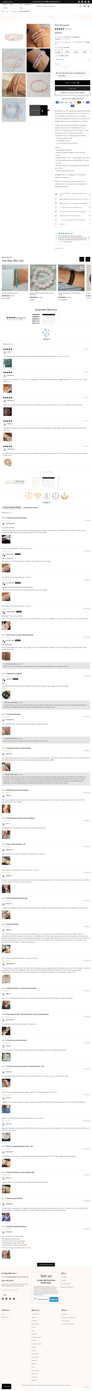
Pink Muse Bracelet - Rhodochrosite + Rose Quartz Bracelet (28, 1014)
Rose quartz (35, 1370)
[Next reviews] (89, 237)
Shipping (57, 39)
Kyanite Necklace (13, 924)
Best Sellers (5, 1317)
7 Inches (76, 51)
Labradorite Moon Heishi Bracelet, (19, 748)
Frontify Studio (55, 1385)
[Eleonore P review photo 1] (7, 411)
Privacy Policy (37, 1294)
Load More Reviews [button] (46, 1265)
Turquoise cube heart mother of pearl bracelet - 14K (25, 1066)
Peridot (34, 1364)
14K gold (13, 11)
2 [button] (43, 472)
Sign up (53, 1299)
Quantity (57, 64)
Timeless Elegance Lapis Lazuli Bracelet (20, 1172)
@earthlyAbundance (67, 1287)
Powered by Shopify (65, 1385)
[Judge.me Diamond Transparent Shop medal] (46, 332)
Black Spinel (35, 1324)
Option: (61, 56)
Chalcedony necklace (14, 673)
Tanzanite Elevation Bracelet (17, 518)
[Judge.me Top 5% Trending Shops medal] (55, 495)
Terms (42, 1294)
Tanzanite (34, 1380)
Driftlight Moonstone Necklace (17, 790)
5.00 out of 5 (21, 318)
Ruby (33, 1367)
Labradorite (35, 1354)
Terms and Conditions (67, 1324)
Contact (63, 1280)
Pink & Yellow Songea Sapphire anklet (20, 635)
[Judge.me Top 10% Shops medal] (64, 495)
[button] (5, 4)
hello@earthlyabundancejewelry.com (17, 1277)
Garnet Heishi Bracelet (15, 1198)
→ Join (4, 1295)
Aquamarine (35, 1314)
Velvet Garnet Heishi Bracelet (17, 898)
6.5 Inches (67, 51)
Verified (46, 339)
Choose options (16, 278)
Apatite (34, 1317)
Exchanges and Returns (68, 1317)
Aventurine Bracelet (14, 714)
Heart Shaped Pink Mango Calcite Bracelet (42, 294)
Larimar (34, 1350)
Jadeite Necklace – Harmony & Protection (22, 988)
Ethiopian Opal (36, 1337)
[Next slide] (88, 259)
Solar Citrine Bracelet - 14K (16, 844)
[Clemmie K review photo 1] (7, 462)
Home (6, 11)
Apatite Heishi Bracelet (10, 293)
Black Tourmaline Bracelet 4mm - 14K (20, 1146)
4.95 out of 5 (19, 481)
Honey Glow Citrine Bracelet (17, 1040)
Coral (33, 1330)
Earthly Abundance (31, 1385)
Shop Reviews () (30, 507)
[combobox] (36, 1299)
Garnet (34, 1347)
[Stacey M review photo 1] (7, 388)
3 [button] (46, 472)
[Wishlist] (1, 1389)
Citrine (34, 1327)
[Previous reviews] (56, 237)
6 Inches (59, 51)
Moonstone (35, 1357)
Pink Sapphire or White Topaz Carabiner (21, 818)
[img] (7, 349)
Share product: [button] (59, 248)
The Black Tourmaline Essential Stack (69, 294)
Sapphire (34, 1373)
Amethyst (34, 1321)
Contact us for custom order (72, 93)
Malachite (34, 1360)
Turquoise (35, 1377)
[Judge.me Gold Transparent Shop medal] (28, 495)
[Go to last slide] (81, 259)
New (3, 1314)
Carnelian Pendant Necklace (17, 1226)
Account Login (65, 1284)
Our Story (64, 1277)
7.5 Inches (85, 51)
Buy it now (72, 88)
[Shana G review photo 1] (7, 437)
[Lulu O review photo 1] (7, 363)
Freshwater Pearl (37, 1344)
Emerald (34, 1334)
